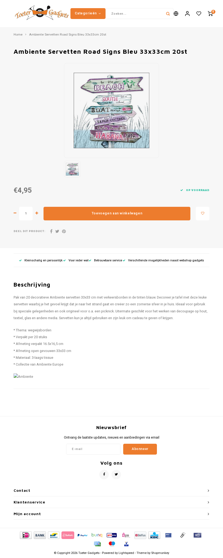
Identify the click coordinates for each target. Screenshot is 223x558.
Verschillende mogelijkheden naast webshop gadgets (166, 260)
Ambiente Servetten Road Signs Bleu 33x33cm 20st (67, 35)
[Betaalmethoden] (25, 535)
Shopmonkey (160, 553)
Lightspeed (126, 553)
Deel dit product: (29, 231)
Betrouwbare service (108, 260)
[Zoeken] (168, 13)
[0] (210, 13)
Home (18, 35)
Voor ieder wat (78, 260)
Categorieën (86, 13)
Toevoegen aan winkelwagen (117, 213)
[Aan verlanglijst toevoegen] (202, 213)
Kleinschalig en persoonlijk (43, 260)
